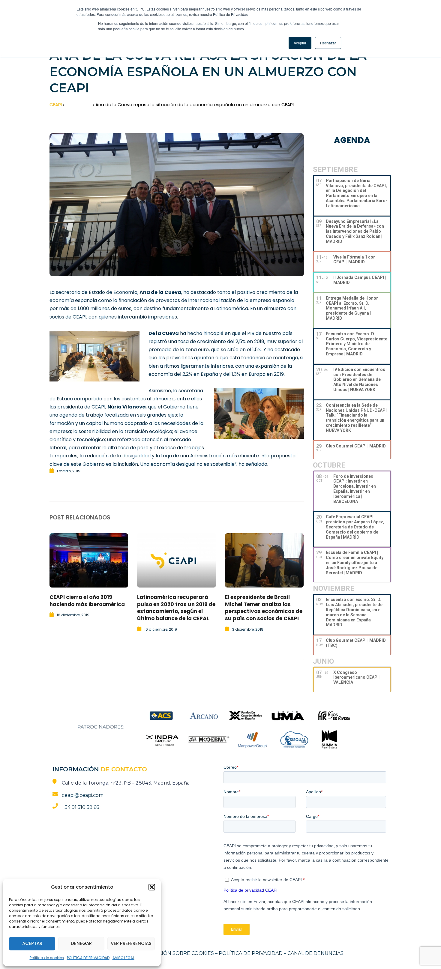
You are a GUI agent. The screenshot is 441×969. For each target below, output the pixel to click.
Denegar (81, 943)
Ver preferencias (131, 943)
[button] (152, 887)
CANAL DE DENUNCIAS (315, 953)
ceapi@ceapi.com (83, 795)
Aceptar (32, 943)
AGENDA (352, 140)
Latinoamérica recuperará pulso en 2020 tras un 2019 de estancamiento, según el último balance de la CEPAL (176, 608)
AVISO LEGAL (123, 957)
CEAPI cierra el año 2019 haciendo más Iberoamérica (87, 601)
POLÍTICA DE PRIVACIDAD (88, 957)
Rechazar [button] (328, 42)
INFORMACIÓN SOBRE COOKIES (174, 953)
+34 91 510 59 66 (80, 807)
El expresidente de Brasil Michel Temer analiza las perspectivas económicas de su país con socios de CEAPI (263, 608)
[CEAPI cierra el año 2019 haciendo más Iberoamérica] (89, 560)
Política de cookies (47, 957)
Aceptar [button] (300, 42)
